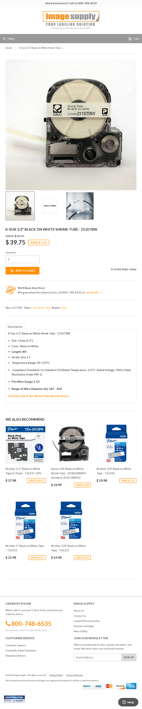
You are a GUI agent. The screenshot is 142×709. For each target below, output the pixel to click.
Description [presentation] (15, 326)
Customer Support (16, 645)
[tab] (15, 326)
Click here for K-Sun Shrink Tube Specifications (38, 396)
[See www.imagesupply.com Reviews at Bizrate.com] (14, 699)
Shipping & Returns (16, 655)
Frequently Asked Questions (21, 650)
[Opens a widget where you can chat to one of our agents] (128, 702)
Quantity (11, 252)
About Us (79, 610)
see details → (93, 292)
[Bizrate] (20, 701)
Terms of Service (74, 675)
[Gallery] (71, 140)
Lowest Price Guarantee (86, 620)
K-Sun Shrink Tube (40, 307)
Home (9, 47)
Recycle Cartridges (84, 626)
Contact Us (80, 615)
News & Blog (80, 631)
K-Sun (63, 307)
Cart (136, 38)
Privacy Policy (56, 675)
